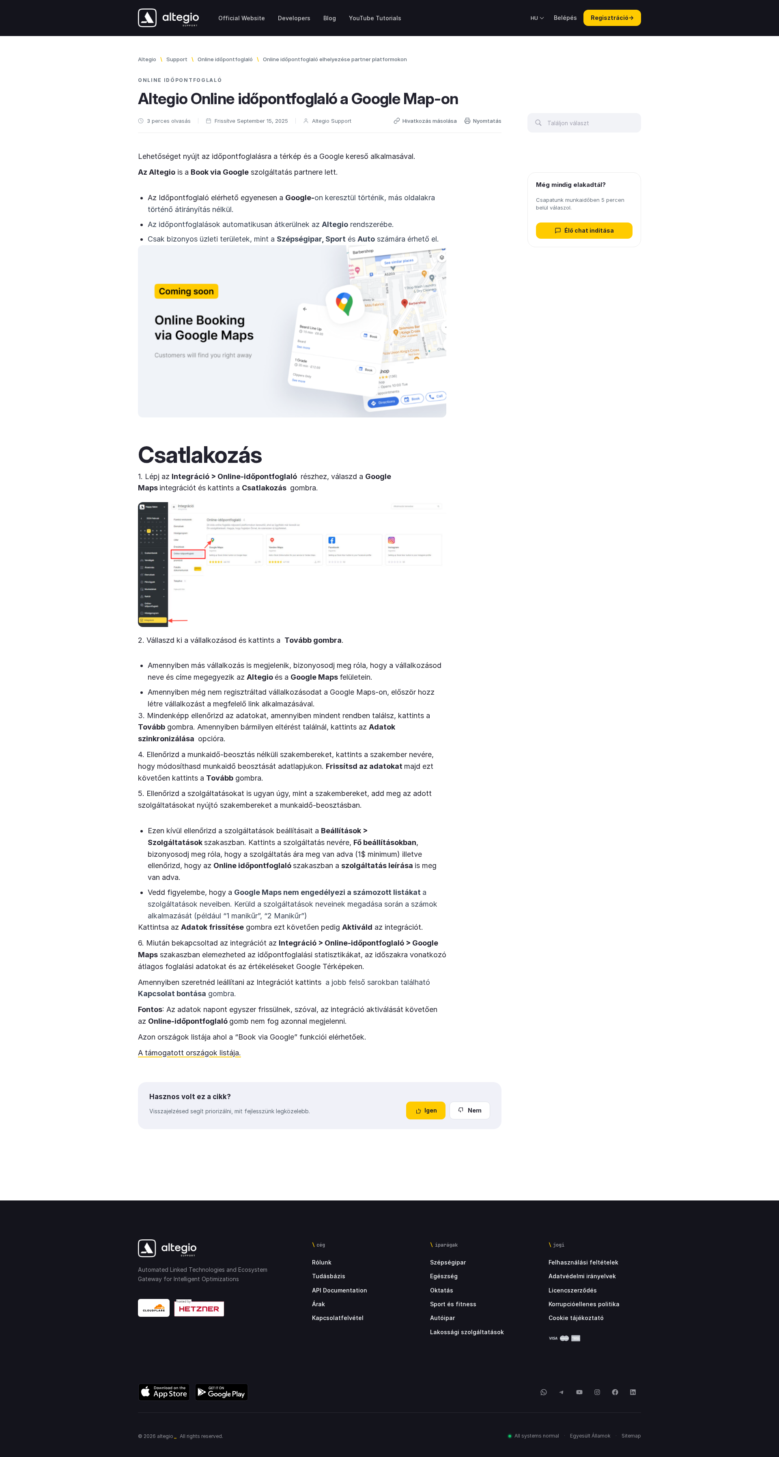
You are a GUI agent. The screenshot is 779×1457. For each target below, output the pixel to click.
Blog (329, 18)
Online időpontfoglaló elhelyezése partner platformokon (335, 59)
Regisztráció (612, 17)
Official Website (241, 18)
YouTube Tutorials (375, 18)
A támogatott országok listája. (189, 1052)
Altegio (147, 59)
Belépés (565, 17)
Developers (294, 18)
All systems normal (536, 1436)
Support (176, 59)
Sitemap (631, 1436)
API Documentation (339, 1290)
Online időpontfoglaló (225, 59)
